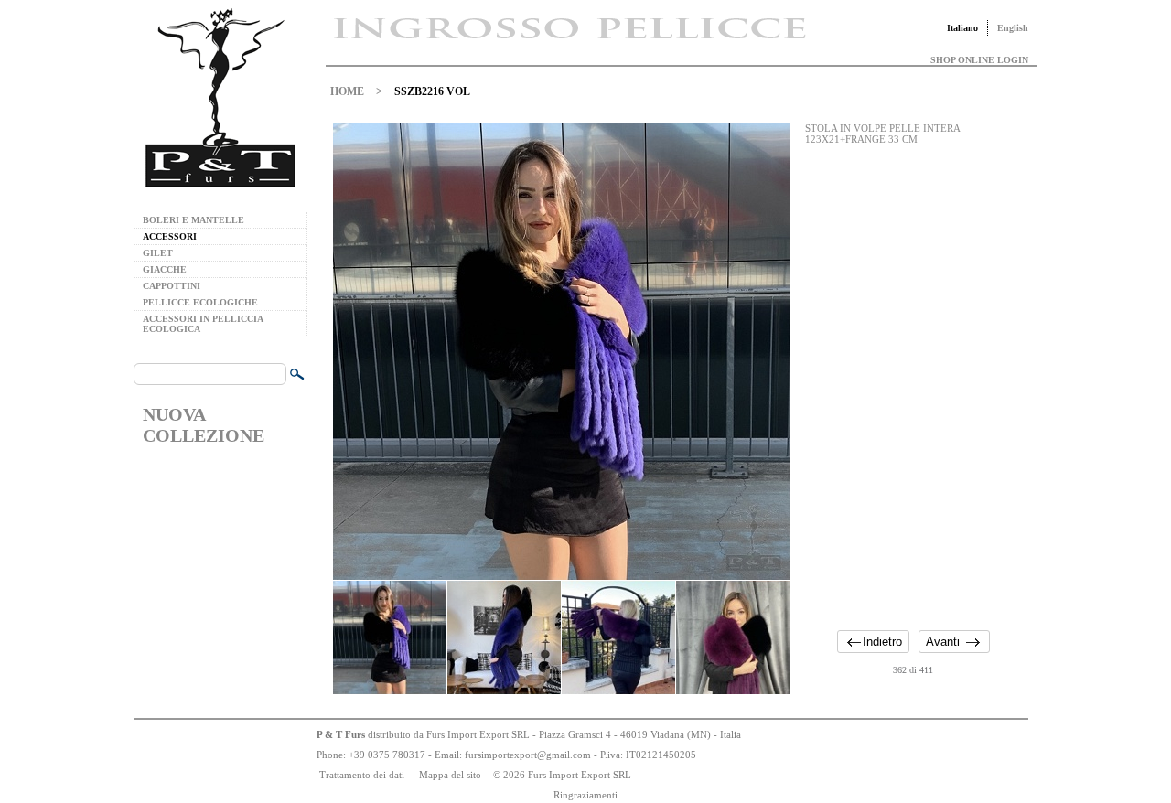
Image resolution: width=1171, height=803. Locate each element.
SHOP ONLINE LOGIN (979, 60)
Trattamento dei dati (361, 774)
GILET (158, 253)
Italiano (962, 28)
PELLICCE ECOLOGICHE (200, 302)
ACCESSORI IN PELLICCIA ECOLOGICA (203, 324)
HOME (347, 91)
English (1012, 28)
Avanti (943, 641)
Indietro (882, 641)
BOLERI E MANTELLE (193, 220)
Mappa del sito (450, 774)
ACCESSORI (170, 236)
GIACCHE (165, 269)
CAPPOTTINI (171, 286)
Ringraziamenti (585, 794)
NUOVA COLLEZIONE (203, 424)
